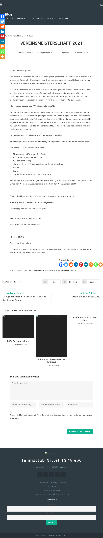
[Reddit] (71, 264)
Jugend (25, 271)
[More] (100, 264)
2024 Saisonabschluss (18, 341)
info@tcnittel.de (60, 467)
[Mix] (91, 264)
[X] (39, 474)
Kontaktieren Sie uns (52, 490)
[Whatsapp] (95, 264)
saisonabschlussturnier (43, 271)
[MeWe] (86, 264)
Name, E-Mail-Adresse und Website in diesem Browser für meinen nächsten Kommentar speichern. (51, 417)
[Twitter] (66, 264)
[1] (89, 119)
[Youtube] (63, 474)
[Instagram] (51, 474)
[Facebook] (61, 264)
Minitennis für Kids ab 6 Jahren (85, 318)
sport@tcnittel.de (48, 126)
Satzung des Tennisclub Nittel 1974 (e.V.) (53, 494)
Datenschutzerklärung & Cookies (52, 482)
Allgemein (64, 53)
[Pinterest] (81, 264)
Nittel (31, 271)
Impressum (52, 486)
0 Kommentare (81, 53)
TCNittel (57, 271)
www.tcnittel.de (42, 467)
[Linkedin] (76, 264)
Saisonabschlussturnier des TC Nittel (51, 360)
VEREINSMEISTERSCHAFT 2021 (71, 271)
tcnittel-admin (24, 53)
